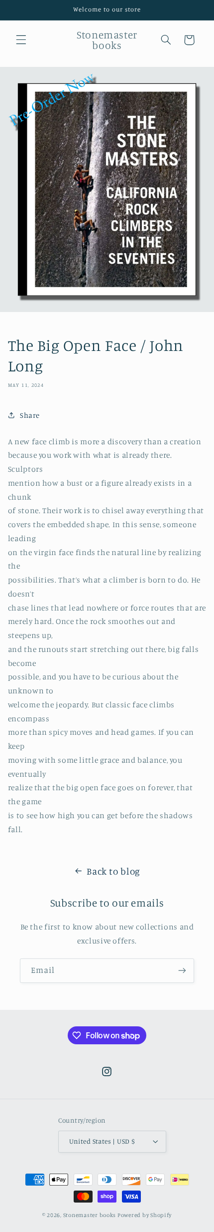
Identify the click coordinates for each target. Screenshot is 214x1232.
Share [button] (30, 415)
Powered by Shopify (144, 1215)
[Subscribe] (182, 970)
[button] (20, 39)
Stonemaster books (89, 1215)
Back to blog (113, 871)
